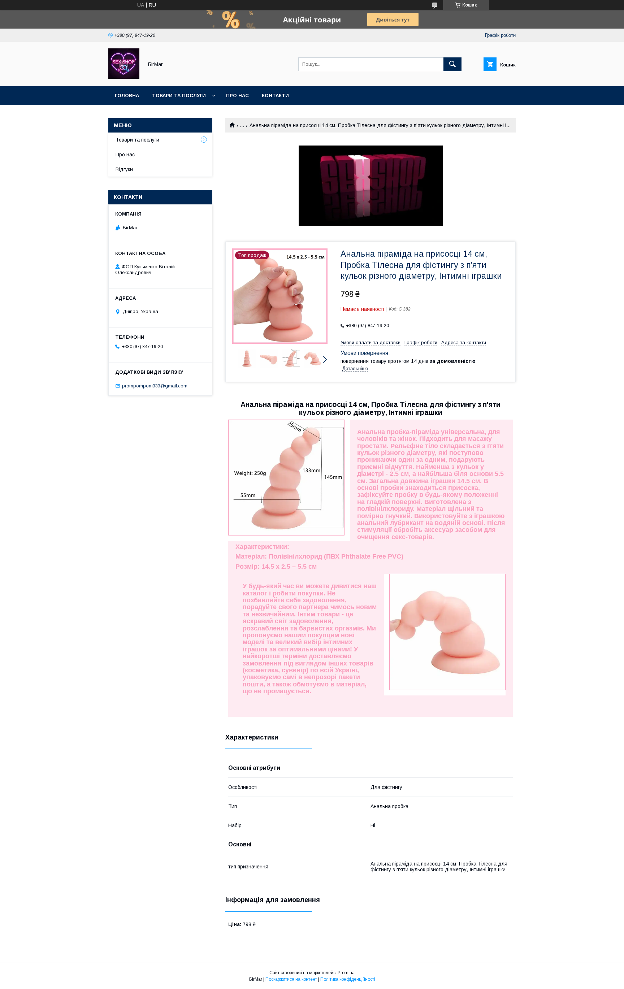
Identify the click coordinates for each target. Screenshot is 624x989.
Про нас (237, 95)
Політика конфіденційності (347, 979)
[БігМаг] (123, 77)
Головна (127, 95)
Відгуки (124, 169)
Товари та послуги (179, 95)
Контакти (275, 95)
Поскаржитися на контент (291, 979)
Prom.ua (346, 972)
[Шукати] (452, 64)
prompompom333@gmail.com (154, 386)
